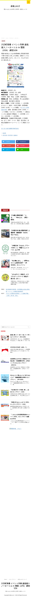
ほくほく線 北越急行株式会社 (10, 128)
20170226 (10, 135)
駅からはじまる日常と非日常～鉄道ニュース (15, 591)
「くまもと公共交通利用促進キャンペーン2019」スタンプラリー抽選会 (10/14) (20, 416)
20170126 (5, 135)
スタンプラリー (12, 579)
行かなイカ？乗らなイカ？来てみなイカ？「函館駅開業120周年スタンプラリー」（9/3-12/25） (20, 377)
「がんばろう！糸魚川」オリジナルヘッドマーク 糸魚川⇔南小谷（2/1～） (20, 276)
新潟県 (4, 133)
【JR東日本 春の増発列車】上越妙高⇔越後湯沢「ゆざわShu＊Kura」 (20, 233)
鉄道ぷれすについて (22, 579)
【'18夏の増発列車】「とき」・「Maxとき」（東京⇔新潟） (20, 217)
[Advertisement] (15, 23)
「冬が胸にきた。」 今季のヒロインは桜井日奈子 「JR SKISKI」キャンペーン (20, 263)
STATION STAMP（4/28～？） (19, 347)
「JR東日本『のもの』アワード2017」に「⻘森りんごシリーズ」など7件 (20, 248)
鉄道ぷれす (15, 6)
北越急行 (15, 135)
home (5, 579)
